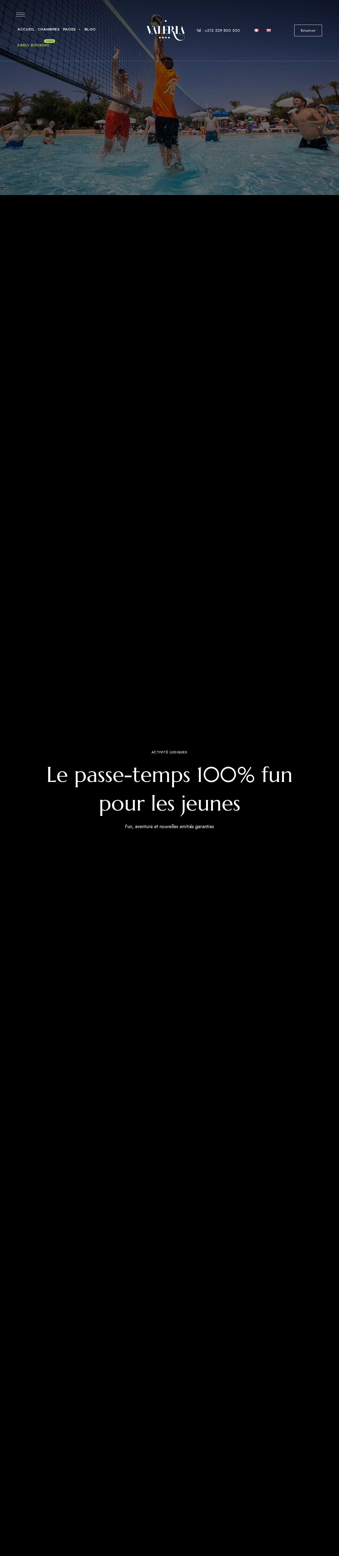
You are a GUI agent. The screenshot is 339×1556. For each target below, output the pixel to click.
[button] (308, 30)
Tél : (218, 30)
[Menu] (20, 14)
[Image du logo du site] (166, 30)
